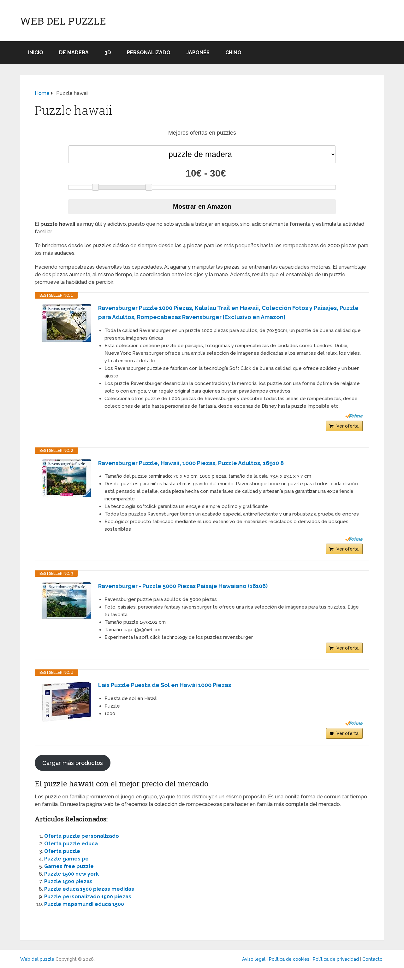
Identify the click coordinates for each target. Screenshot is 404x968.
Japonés (198, 52)
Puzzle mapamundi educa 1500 (84, 904)
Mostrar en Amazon (202, 206)
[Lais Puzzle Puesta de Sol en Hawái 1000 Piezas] (66, 702)
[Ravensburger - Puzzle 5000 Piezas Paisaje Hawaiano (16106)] (66, 600)
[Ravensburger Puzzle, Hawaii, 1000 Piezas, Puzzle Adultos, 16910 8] (66, 478)
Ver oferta (347, 426)
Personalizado (148, 52)
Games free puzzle (69, 866)
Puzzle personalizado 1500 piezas (87, 897)
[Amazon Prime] (354, 415)
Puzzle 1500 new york (71, 874)
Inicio (35, 52)
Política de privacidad (336, 959)
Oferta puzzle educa (71, 844)
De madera (74, 52)
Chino (233, 52)
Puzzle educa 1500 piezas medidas (89, 889)
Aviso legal (253, 959)
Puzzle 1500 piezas (68, 881)
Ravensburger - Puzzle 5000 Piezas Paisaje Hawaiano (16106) (183, 586)
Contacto (372, 959)
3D (107, 52)
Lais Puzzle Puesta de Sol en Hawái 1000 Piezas (164, 685)
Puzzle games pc (66, 859)
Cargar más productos (72, 763)
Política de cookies (289, 959)
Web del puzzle (63, 21)
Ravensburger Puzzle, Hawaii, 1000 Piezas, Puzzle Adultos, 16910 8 (191, 463)
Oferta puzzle (62, 851)
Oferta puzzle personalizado (81, 836)
